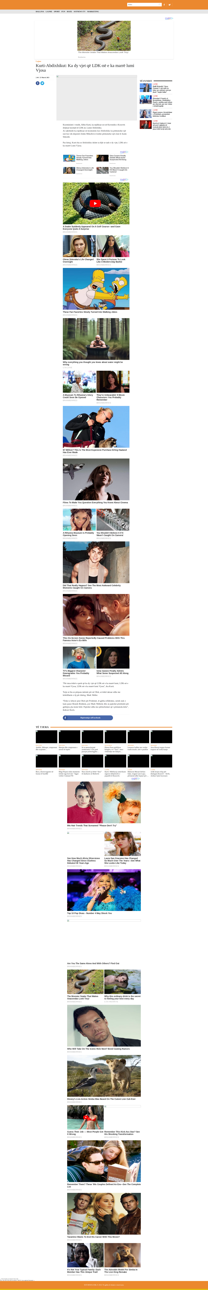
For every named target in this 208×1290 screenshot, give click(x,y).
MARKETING (93, 11)
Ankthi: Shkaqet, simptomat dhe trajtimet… (46, 748)
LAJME (49, 11)
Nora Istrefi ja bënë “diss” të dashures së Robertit (92, 773)
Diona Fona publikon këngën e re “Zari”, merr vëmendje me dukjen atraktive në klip (114, 750)
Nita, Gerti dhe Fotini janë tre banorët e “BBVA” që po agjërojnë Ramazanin (17, 1280)
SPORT (57, 11)
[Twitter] (42, 83)
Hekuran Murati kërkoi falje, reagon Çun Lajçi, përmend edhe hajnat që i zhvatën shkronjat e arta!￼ (138, 775)
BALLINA (40, 11)
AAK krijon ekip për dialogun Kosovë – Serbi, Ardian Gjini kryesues (160, 774)
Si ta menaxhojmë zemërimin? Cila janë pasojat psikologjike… (90, 749)
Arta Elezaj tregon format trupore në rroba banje (160, 748)
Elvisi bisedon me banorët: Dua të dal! (9, 1278)
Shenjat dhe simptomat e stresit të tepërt (68, 748)
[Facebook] (38, 83)
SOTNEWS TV (79, 11)
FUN (63, 11)
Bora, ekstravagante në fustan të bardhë (44, 773)
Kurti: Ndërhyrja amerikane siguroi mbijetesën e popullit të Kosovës (115, 774)
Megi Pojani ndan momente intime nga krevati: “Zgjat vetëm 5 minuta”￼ (69, 774)
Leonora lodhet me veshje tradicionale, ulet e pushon (138, 748)
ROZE (69, 11)
